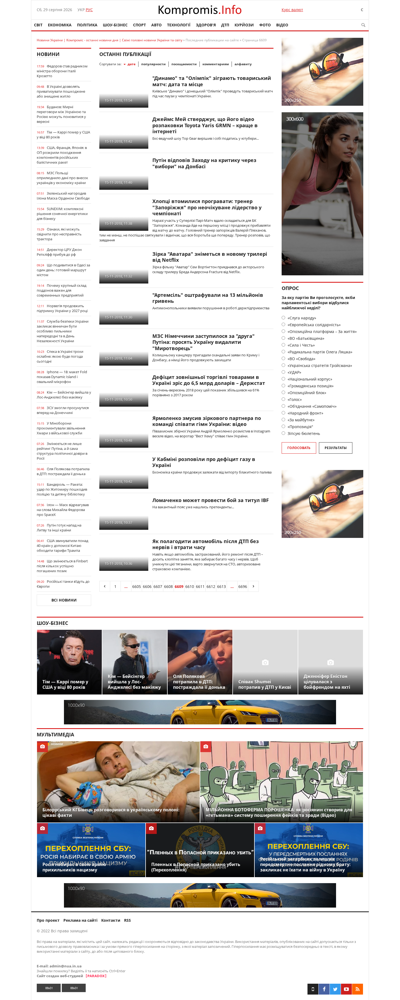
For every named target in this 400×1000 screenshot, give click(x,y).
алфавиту (243, 64)
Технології (178, 24)
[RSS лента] (357, 989)
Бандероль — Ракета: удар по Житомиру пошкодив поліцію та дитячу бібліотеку (62, 489)
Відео (282, 24)
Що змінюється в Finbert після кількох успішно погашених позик (62, 566)
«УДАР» (294, 372)
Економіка (60, 24)
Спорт (139, 24)
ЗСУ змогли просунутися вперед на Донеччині (63, 410)
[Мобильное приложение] (312, 989)
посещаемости (184, 64)
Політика (87, 24)
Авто (156, 24)
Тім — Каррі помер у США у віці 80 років (63, 134)
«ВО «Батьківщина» (305, 338)
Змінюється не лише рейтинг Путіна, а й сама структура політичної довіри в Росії (62, 451)
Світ (38, 24)
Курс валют (292, 9)
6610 (189, 586)
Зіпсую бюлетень (303, 433)
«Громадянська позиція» (310, 385)
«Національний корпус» (309, 379)
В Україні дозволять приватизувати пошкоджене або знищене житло (61, 91)
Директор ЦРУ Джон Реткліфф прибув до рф (59, 252)
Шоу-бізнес (115, 24)
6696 (242, 586)
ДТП (225, 24)
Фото (265, 24)
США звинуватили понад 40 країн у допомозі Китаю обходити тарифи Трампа (62, 545)
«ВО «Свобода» (301, 358)
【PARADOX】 (96, 975)
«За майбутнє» (301, 419)
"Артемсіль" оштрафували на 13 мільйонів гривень (207, 298)
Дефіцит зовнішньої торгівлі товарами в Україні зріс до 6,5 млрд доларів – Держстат (208, 380)
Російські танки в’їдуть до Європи (63, 584)
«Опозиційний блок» (306, 392)
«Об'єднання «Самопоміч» (312, 406)
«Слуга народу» (301, 317)
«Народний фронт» (305, 413)
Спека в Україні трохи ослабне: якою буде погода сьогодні (60, 356)
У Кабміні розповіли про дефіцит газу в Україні (203, 462)
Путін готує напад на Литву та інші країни (59, 527)
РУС (89, 9)
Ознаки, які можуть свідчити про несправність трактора (59, 234)
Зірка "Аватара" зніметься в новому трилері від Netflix (209, 257)
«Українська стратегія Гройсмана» (319, 365)
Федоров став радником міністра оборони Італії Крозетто (62, 71)
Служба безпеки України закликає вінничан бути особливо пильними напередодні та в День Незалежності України (62, 331)
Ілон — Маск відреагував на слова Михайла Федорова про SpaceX (63, 509)
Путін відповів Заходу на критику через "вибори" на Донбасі (204, 163)
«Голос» (294, 399)
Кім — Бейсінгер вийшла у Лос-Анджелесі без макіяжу (64, 395)
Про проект (48, 920)
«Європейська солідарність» (314, 324)
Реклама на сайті (80, 920)
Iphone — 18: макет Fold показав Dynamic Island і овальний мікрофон (62, 376)
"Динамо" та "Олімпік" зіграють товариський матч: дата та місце (211, 81)
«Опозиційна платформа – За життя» (322, 331)
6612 (211, 586)
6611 (200, 586)
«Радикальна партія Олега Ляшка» (319, 351)
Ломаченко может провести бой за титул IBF (210, 500)
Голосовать (298, 448)
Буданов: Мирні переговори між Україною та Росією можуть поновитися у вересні (61, 114)
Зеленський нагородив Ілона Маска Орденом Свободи (63, 196)
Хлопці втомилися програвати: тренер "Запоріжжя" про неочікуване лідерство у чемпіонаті (206, 207)
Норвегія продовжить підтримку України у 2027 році (62, 308)
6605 (136, 586)
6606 (147, 586)
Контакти (110, 920)
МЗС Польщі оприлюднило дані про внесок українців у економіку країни (62, 177)
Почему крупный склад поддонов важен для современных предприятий (61, 290)
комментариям (215, 64)
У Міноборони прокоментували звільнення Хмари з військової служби (61, 428)
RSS (127, 920)
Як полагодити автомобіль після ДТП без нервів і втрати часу (205, 544)
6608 (168, 586)
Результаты (336, 448)
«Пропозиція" (300, 426)
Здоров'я (206, 24)
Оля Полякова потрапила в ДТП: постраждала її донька (63, 471)
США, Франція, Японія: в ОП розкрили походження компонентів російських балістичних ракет (62, 155)
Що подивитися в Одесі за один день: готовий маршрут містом (63, 270)
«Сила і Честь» (301, 345)
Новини (48, 54)
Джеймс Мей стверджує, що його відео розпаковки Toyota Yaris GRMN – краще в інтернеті (205, 125)
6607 (157, 586)
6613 (221, 586)
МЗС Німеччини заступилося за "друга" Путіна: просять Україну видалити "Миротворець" (203, 342)
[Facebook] (324, 989)
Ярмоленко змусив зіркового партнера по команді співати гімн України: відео (206, 421)
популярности (153, 64)
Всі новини (64, 600)
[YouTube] (346, 989)
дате (132, 64)
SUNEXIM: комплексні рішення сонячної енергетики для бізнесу (62, 213)
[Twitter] (335, 989)
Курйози (244, 24)
